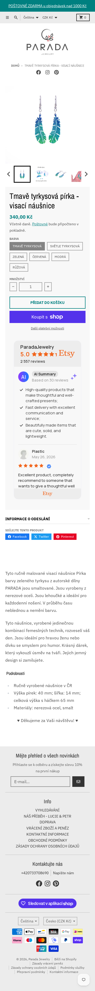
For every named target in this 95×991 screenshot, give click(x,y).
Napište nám (63, 873)
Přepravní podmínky (31, 972)
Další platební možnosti (47, 328)
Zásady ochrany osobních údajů (33, 968)
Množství (17, 279)
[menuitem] (22, 174)
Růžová (19, 267)
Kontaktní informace (64, 972)
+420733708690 (35, 873)
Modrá (60, 257)
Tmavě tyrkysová (27, 246)
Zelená (18, 257)
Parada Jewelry (39, 959)
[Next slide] (86, 174)
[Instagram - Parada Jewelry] (47, 72)
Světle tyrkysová (65, 246)
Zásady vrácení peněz (47, 963)
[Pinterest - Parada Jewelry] (56, 72)
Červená (39, 257)
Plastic (38, 451)
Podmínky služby (72, 968)
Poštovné (40, 224)
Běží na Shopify (65, 959)
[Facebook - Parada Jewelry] (38, 72)
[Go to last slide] (9, 174)
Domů (15, 66)
